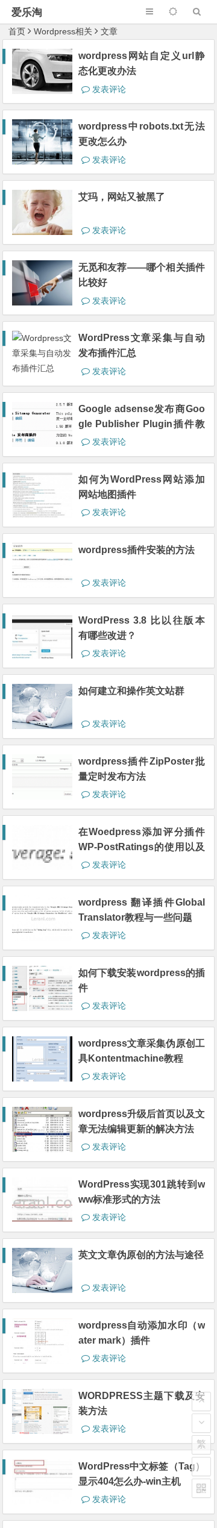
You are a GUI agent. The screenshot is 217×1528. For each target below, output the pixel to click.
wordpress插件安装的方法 (136, 550)
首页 (16, 31)
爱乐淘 (26, 12)
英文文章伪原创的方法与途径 (141, 1255)
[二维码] (201, 1488)
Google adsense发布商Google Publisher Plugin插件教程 (141, 424)
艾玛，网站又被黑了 (121, 197)
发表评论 (108, 89)
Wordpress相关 (63, 31)
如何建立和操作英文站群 (131, 691)
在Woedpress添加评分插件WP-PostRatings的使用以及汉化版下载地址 (141, 847)
